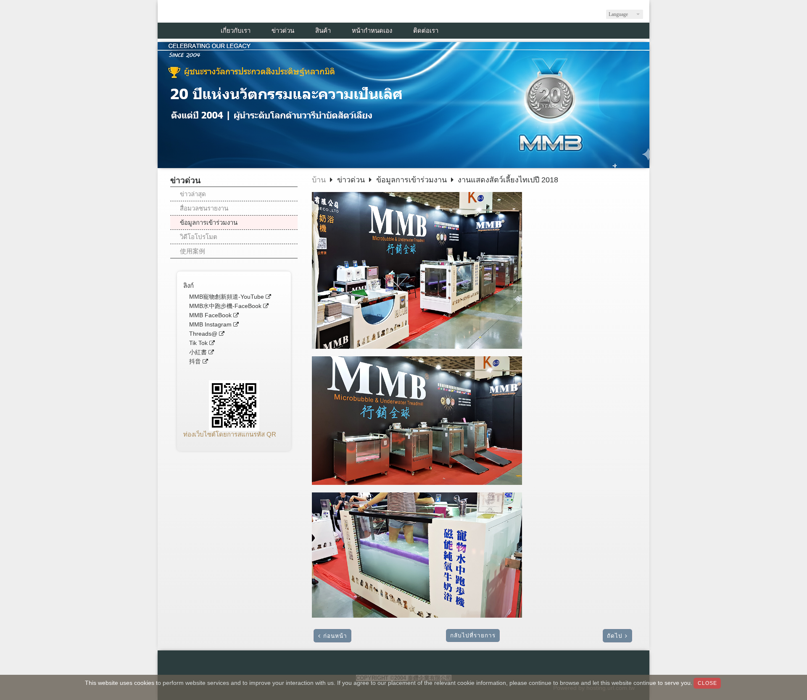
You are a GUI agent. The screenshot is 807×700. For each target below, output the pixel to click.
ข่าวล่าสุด (193, 193)
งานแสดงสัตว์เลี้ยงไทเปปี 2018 (508, 180)
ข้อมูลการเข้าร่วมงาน (208, 222)
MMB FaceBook (210, 315)
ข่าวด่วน (352, 180)
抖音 (195, 361)
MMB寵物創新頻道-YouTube (226, 297)
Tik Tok (198, 343)
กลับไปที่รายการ (473, 635)
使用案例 (192, 251)
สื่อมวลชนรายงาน (204, 208)
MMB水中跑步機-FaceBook (225, 306)
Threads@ (203, 334)
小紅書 (198, 352)
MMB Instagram (210, 324)
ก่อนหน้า (335, 636)
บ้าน (319, 180)
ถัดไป (614, 636)
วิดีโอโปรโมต (198, 236)
